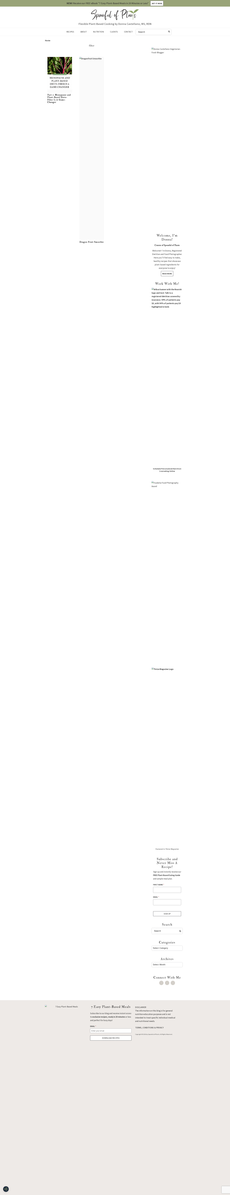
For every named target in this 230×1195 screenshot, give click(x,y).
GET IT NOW (157, 3)
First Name (158, 884)
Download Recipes (111, 1038)
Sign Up (167, 914)
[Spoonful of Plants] (115, 18)
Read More (167, 273)
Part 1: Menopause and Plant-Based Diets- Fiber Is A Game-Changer (59, 98)
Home (47, 40)
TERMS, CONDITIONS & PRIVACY (149, 1027)
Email (156, 897)
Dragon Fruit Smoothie (91, 242)
